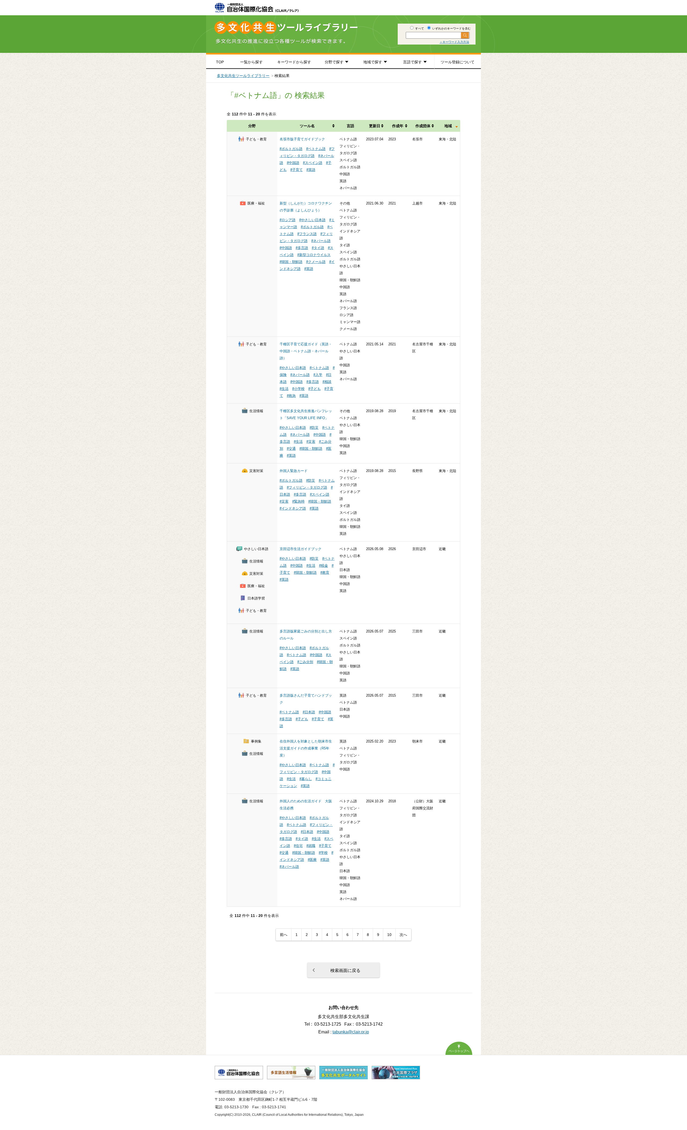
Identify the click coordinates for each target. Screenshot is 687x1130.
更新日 (374, 126)
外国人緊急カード (294, 471)
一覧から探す (251, 62)
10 (389, 934)
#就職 (310, 846)
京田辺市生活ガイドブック (300, 549)
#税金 (323, 566)
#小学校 (298, 389)
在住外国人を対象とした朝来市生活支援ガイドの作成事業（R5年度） (306, 748)
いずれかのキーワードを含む (451, 28)
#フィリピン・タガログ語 (307, 487)
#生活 (284, 389)
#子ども (314, 389)
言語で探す (412, 62)
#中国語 (293, 163)
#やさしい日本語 (312, 220)
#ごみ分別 (305, 662)
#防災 (314, 428)
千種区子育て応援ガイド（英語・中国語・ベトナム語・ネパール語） (306, 351)
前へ (283, 934)
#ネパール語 (321, 241)
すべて (419, 28)
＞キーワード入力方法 (454, 41)
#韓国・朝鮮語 (291, 262)
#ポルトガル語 (291, 149)
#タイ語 (318, 248)
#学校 (323, 853)
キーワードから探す (294, 62)
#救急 (291, 396)
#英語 (310, 170)
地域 (448, 126)
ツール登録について (457, 62)
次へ (403, 934)
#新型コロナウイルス (314, 255)
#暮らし (305, 779)
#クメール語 (316, 262)
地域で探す (372, 62)
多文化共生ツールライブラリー (243, 76)
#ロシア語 (287, 220)
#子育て (296, 170)
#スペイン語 (312, 163)
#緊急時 (298, 501)
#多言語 (302, 248)
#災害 (310, 442)
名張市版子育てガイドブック (302, 139)
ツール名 (307, 126)
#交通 (291, 449)
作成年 (397, 126)
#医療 (312, 860)
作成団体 (422, 126)
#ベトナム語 (316, 149)
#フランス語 (307, 234)
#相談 (327, 382)
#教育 (324, 573)
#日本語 (309, 712)
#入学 (317, 375)
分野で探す (334, 62)
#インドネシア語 (293, 508)
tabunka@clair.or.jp (350, 1032)
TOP (220, 62)
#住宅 (298, 846)
